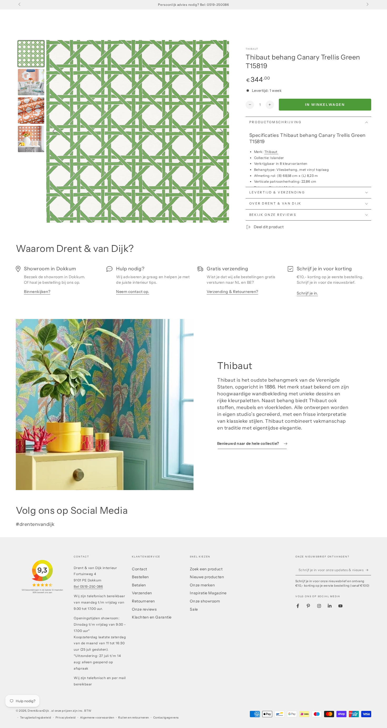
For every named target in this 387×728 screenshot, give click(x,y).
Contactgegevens (166, 717)
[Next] (221, 131)
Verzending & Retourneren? (232, 291)
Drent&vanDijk (39, 710)
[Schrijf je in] (368, 570)
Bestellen (140, 577)
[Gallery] (122, 131)
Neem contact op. (132, 291)
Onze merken (202, 585)
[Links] (20, 4)
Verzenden (142, 593)
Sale (194, 609)
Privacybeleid (66, 717)
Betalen (139, 585)
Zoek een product (206, 569)
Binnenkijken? (37, 291)
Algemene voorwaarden (97, 717)
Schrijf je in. (307, 293)
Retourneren (143, 601)
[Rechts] (367, 4)
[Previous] (54, 131)
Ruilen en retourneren (133, 717)
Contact (139, 569)
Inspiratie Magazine (208, 593)
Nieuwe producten (207, 577)
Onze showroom (205, 601)
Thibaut (252, 48)
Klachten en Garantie (152, 617)
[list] (193, 283)
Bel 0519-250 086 (88, 587)
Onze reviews (144, 609)
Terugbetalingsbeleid (35, 717)
